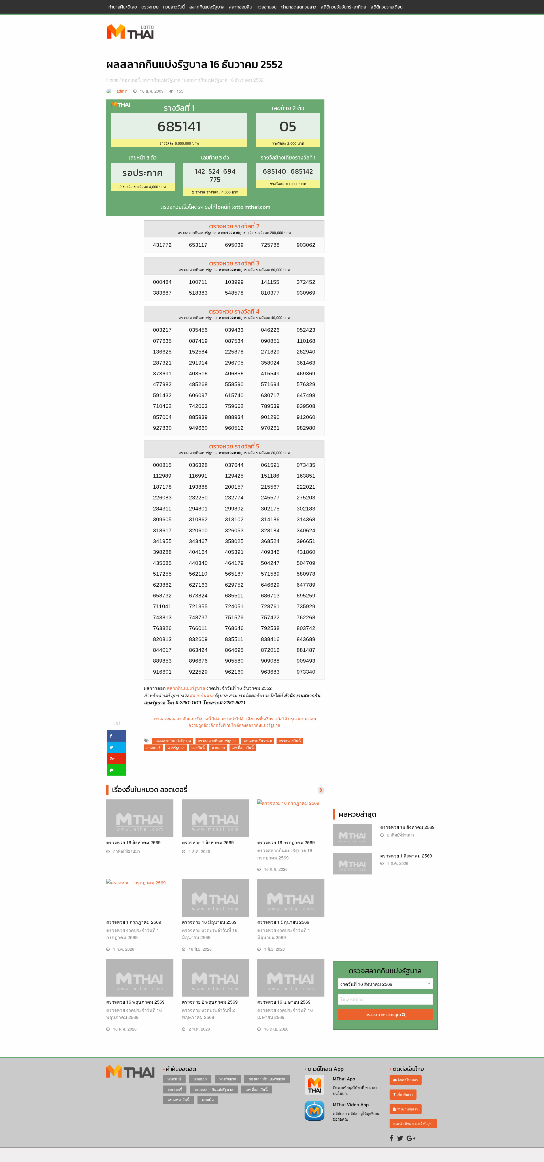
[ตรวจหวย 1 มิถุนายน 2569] (290, 903)
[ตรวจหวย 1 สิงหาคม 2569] (215, 823)
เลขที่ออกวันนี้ (243, 747)
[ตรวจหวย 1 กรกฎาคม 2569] (139, 897)
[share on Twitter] (116, 747)
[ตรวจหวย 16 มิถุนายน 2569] (215, 903)
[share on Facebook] (116, 736)
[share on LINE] (116, 770)
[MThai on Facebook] (392, 1138)
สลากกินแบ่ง (201, 695)
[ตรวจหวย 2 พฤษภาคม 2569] (215, 983)
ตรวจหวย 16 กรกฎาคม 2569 (286, 842)
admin (122, 91)
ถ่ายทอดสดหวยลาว (298, 6)
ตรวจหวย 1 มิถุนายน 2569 (283, 922)
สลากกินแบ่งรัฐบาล (206, 6)
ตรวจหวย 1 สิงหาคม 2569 (208, 842)
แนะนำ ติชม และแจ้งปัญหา (413, 1123)
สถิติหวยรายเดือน (387, 6)
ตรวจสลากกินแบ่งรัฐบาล (217, 740)
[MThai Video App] (314, 1110)
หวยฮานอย (267, 6)
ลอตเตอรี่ (131, 79)
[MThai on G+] (411, 1138)
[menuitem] (122, 7)
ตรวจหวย (150, 6)
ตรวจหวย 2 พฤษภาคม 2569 (210, 1002)
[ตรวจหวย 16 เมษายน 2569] (290, 983)
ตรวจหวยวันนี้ (290, 740)
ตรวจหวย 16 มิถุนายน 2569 (209, 922)
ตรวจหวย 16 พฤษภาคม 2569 (135, 1002)
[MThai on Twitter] (400, 1138)
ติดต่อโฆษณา (407, 1079)
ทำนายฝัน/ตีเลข (123, 6)
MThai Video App (351, 1104)
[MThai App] (314, 1084)
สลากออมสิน (240, 6)
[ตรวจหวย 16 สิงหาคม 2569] (139, 823)
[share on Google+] (116, 758)
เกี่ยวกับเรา (404, 1094)
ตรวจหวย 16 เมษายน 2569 (284, 1002)
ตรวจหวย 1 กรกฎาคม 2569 (133, 922)
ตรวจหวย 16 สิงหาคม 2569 (133, 842)
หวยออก (218, 747)
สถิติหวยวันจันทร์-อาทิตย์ (343, 6)
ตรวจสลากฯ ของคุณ (384, 1015)
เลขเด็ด (208, 1099)
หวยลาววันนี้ (174, 6)
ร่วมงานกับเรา (407, 1108)
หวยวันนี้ (198, 747)
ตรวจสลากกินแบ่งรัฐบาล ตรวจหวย (130, 32)
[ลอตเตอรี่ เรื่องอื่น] (321, 790)
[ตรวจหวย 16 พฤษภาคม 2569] (139, 983)
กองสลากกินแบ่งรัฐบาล (172, 740)
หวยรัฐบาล (175, 747)
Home (112, 79)
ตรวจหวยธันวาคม (257, 740)
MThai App (344, 1078)
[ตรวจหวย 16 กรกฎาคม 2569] (290, 817)
